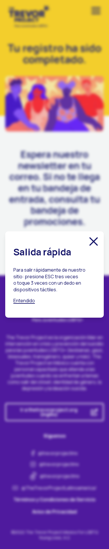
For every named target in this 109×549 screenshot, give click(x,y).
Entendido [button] (24, 300)
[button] (93, 241)
